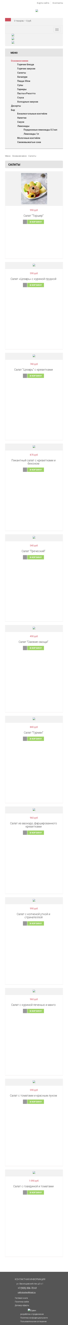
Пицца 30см (23, 81)
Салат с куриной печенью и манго (33, 1004)
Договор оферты (22, 1305)
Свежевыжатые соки (29, 142)
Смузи (20, 122)
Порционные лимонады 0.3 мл (40, 129)
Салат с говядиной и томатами (33, 1186)
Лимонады (23, 126)
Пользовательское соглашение (33, 1321)
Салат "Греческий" (33, 551)
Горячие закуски (26, 68)
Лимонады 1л (31, 134)
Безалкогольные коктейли (32, 113)
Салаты (21, 72)
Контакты (58, 2)
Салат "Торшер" (33, 215)
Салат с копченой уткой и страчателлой (33, 915)
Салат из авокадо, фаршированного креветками (33, 825)
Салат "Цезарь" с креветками (33, 369)
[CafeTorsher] (37, 11)
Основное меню (19, 61)
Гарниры (22, 89)
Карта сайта (43, 2)
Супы (20, 85)
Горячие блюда (25, 64)
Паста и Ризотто (26, 93)
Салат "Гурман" (33, 732)
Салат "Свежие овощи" (33, 641)
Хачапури (22, 77)
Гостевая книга (21, 1298)
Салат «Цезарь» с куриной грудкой (33, 279)
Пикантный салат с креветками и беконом (33, 462)
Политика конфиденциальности (34, 1318)
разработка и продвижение (32, 1314)
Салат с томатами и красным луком (33, 1095)
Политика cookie (22, 1302)
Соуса (20, 97)
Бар (13, 110)
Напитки (21, 118)
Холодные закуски (27, 101)
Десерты (16, 106)
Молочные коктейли (28, 138)
